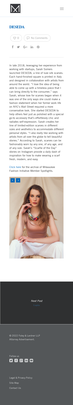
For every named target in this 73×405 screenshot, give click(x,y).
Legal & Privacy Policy (20, 377)
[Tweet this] (18, 46)
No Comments (39, 38)
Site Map (14, 382)
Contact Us (15, 387)
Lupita (36, 303)
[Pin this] (38, 46)
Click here (15, 167)
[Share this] (12, 46)
